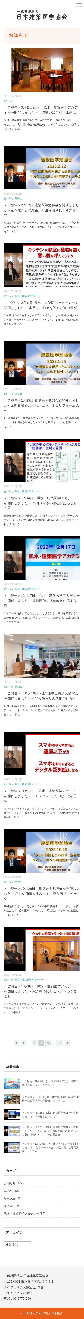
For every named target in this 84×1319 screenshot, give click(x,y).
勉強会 (18, 198)
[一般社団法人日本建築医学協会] (42, 12)
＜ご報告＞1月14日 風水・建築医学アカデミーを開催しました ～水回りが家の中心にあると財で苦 (41, 503)
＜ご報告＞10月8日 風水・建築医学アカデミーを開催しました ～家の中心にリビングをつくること (41, 991)
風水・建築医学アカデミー (29, 296)
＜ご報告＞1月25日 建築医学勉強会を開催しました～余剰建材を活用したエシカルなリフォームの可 (41, 405)
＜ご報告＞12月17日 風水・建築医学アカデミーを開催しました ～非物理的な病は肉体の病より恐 (42, 601)
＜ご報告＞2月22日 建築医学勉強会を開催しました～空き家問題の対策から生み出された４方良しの (41, 210)
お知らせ (8, 100)
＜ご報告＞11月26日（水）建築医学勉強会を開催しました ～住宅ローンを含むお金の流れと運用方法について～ (50, 1147)
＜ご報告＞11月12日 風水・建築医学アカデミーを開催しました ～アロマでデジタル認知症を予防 (41, 796)
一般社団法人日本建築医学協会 (43, 1313)
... (20, 128)
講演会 (18, 686)
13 (59, 1043)
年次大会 (10, 1198)
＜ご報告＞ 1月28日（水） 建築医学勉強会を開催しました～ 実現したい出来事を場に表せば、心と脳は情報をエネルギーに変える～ (50, 1130)
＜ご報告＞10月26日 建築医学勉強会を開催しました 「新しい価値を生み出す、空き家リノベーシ (42, 893)
